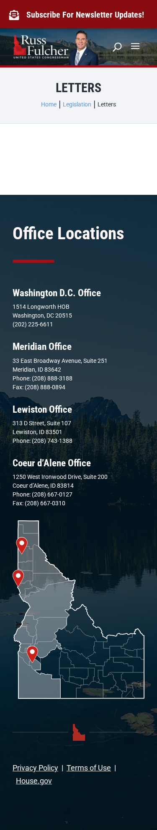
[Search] (117, 47)
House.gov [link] (34, 780)
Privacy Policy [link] (35, 767)
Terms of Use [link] (89, 767)
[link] (16, 15)
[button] (135, 45)
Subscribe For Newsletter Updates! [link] (85, 15)
